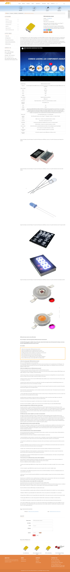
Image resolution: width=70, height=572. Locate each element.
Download (44, 3)
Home (19, 3)
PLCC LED (7, 19)
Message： (29, 528)
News (33, 3)
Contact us (53, 3)
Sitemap (47, 570)
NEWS (22, 558)
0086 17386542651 (12, 55)
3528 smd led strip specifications (33, 511)
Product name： (28, 520)
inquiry (48, 3)
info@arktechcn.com (57, 564)
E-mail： (30, 525)
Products (28, 3)
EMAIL (51, 32)
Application (38, 3)
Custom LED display (9, 22)
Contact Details (38, 562)
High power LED (8, 28)
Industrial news (23, 561)
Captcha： (29, 532)
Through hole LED (8, 24)
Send (34, 535)
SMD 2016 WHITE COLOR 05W (27, 509)
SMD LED (15, 13)
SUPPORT (38, 558)
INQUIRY (46, 32)
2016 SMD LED (20, 13)
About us (23, 3)
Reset (37, 535)
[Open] (69, 14)
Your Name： (29, 523)
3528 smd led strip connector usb (55, 511)
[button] (40, 3)
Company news (23, 559)
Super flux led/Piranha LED (10, 29)
